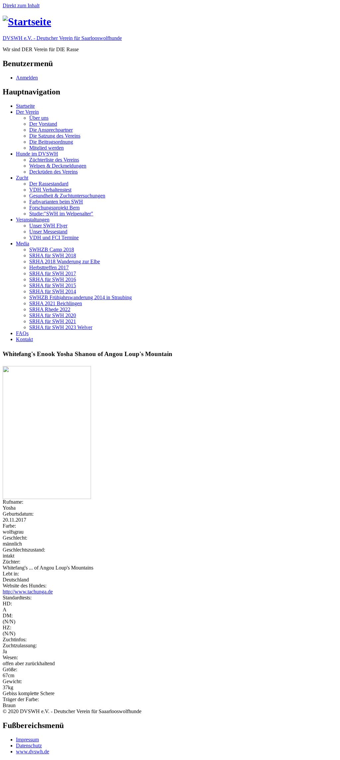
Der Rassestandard (48, 184)
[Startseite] (27, 22)
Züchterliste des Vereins (54, 160)
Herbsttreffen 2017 (49, 267)
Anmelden (27, 77)
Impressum (27, 739)
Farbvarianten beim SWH (56, 201)
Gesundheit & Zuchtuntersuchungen (67, 195)
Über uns (38, 118)
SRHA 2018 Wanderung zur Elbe (64, 261)
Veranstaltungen (32, 219)
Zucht (22, 178)
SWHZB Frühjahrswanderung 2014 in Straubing (80, 297)
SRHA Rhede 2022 (49, 309)
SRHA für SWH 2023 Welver (60, 327)
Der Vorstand (43, 124)
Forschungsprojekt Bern (54, 207)
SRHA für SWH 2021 (52, 321)
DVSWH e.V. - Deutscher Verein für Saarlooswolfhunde (62, 38)
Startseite (25, 106)
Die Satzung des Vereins (54, 136)
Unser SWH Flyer (48, 225)
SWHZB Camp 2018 (51, 249)
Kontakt (24, 339)
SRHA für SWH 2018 (52, 255)
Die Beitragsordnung (51, 142)
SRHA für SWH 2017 (52, 273)
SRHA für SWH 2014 (52, 291)
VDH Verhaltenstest (50, 189)
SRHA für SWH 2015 (52, 285)
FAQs (22, 333)
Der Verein (27, 112)
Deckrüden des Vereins (53, 172)
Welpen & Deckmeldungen (57, 166)
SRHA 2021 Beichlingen (55, 303)
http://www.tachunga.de (28, 591)
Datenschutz (29, 745)
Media (22, 243)
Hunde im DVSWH (37, 154)
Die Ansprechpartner (51, 130)
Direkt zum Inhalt (21, 5)
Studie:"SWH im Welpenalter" (61, 213)
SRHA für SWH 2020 (52, 315)
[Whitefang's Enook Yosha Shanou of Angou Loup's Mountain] (170, 432)
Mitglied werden (46, 148)
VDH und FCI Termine (54, 237)
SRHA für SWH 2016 (52, 279)
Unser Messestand (48, 231)
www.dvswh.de (32, 751)
